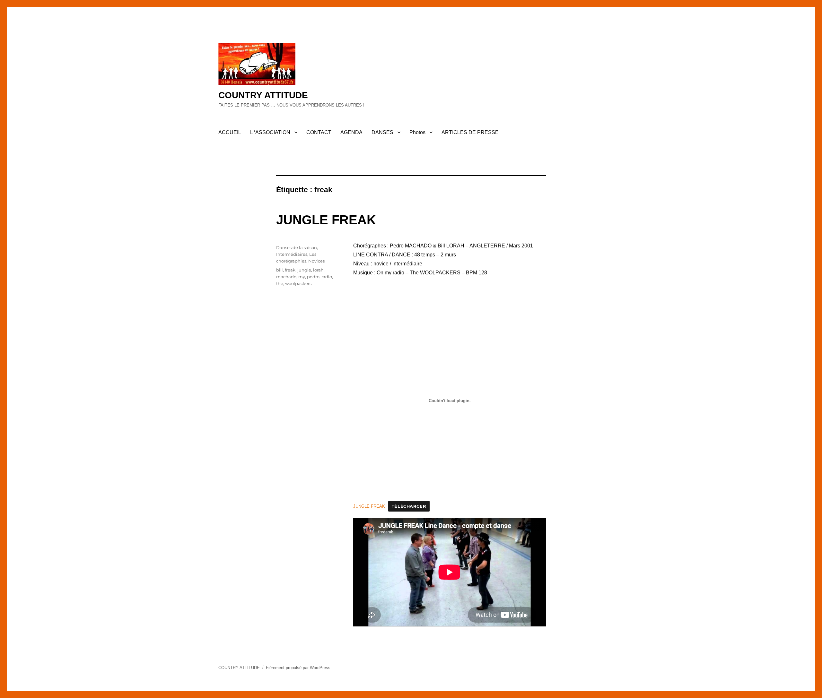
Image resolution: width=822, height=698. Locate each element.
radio (326, 276)
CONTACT (318, 132)
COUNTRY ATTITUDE (263, 95)
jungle (304, 269)
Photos (417, 132)
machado (286, 276)
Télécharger (409, 506)
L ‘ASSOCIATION (270, 132)
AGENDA (351, 132)
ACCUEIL (229, 132)
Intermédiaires (291, 254)
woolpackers (298, 283)
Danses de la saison (296, 247)
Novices (316, 260)
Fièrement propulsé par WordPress (298, 667)
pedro (313, 276)
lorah (318, 269)
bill (279, 269)
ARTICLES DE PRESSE (470, 132)
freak (290, 269)
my (301, 276)
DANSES (382, 132)
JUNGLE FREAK (326, 220)
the (279, 283)
